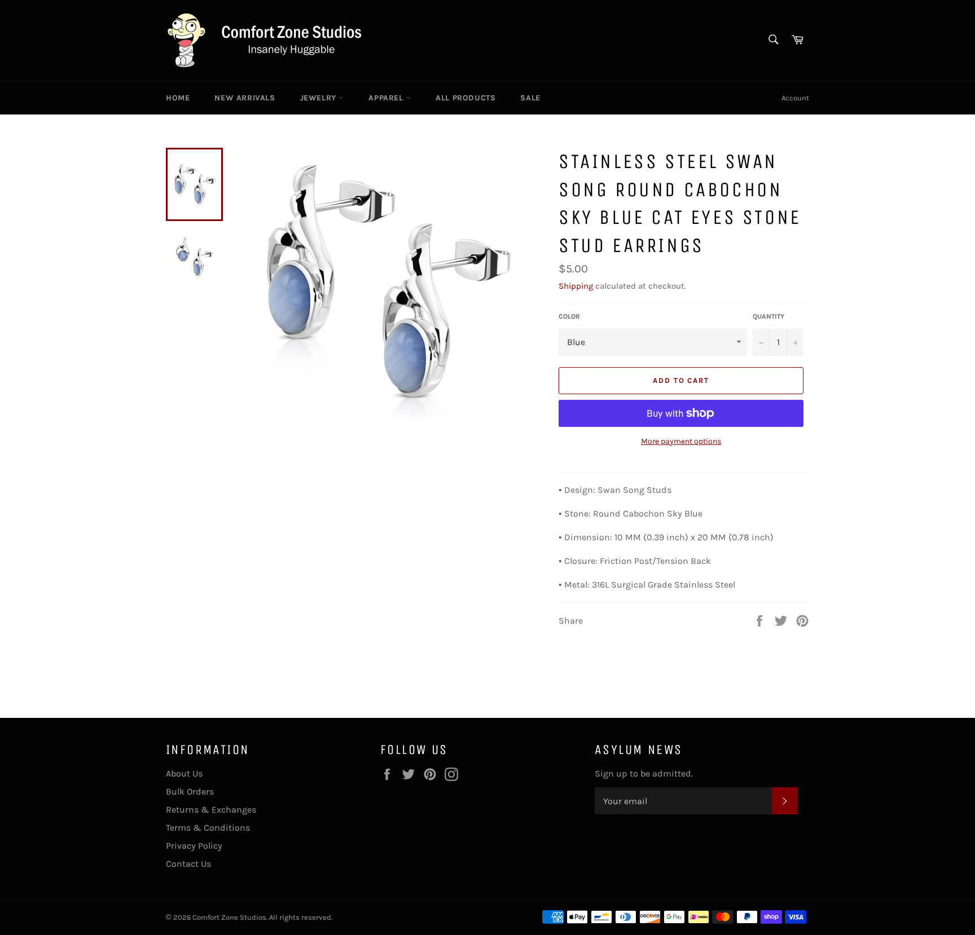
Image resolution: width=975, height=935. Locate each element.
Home (178, 98)
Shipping (576, 286)
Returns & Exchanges (211, 809)
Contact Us (188, 863)
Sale (530, 98)
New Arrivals (244, 98)
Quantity (768, 316)
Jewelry (319, 98)
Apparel (387, 98)
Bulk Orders (190, 791)
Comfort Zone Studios (229, 917)
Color (569, 316)
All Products (465, 98)
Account (795, 98)
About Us (184, 773)
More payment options (681, 441)
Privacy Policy (194, 845)
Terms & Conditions (208, 827)
